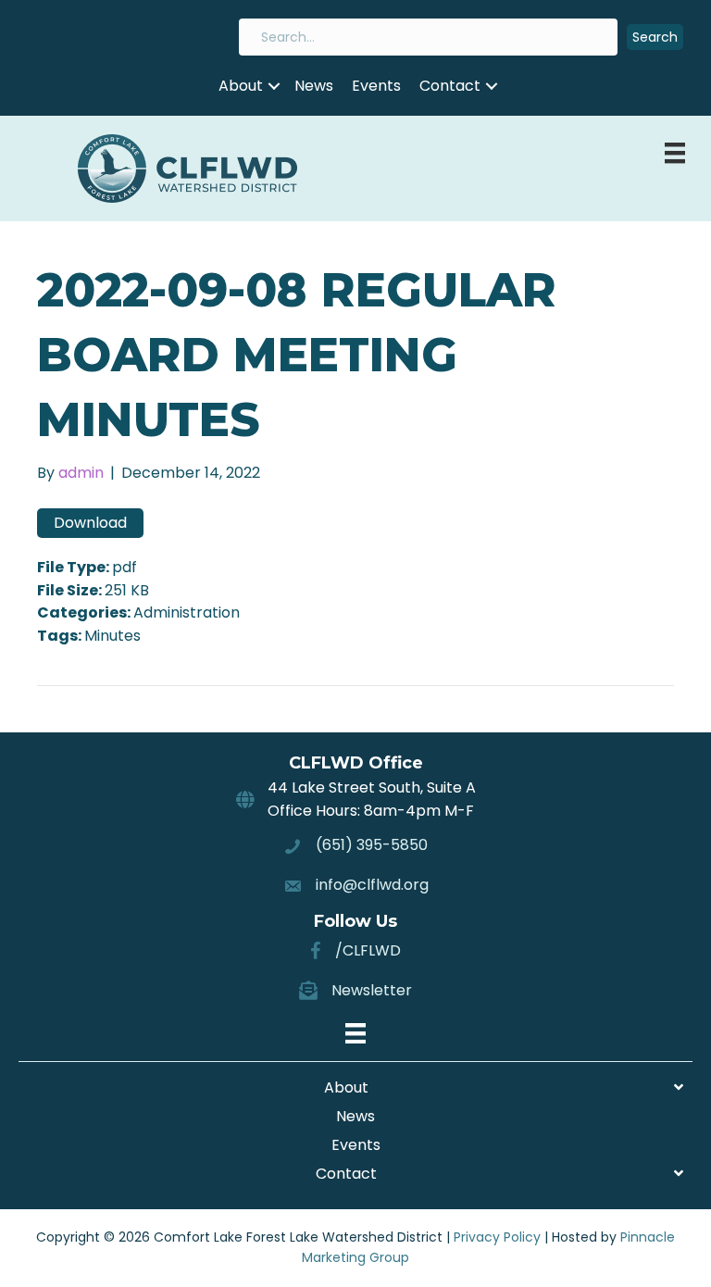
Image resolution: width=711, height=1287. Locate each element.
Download (90, 522)
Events (376, 85)
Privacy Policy (497, 1237)
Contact (449, 85)
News (313, 85)
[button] (655, 37)
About (240, 85)
